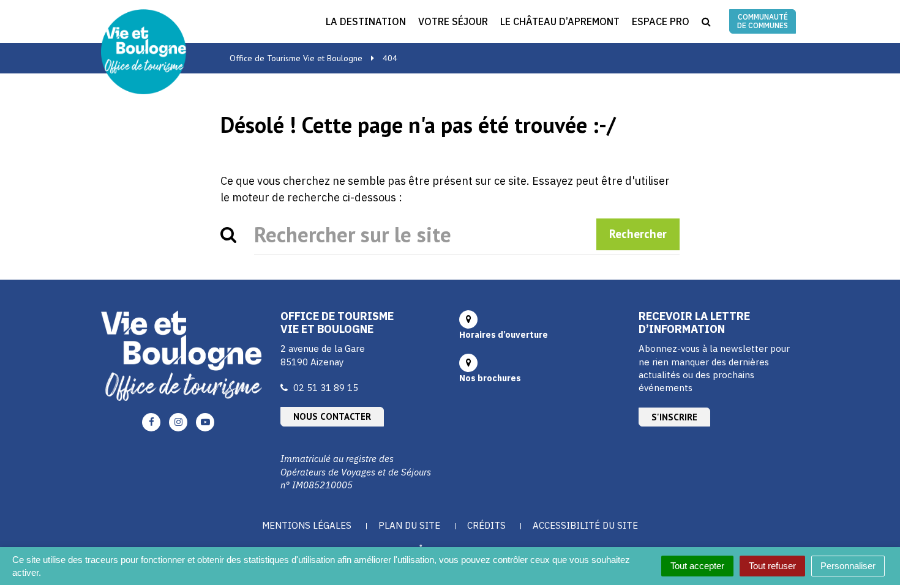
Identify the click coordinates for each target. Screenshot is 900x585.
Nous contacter (332, 416)
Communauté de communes (762, 21)
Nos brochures (490, 378)
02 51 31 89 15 (325, 387)
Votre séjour (453, 21)
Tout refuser (772, 566)
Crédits (486, 525)
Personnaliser (848, 566)
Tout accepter (697, 566)
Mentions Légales (306, 525)
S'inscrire (674, 417)
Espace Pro (660, 21)
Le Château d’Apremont (560, 21)
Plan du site (409, 525)
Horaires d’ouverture (503, 334)
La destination (366, 21)
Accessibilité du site (585, 525)
